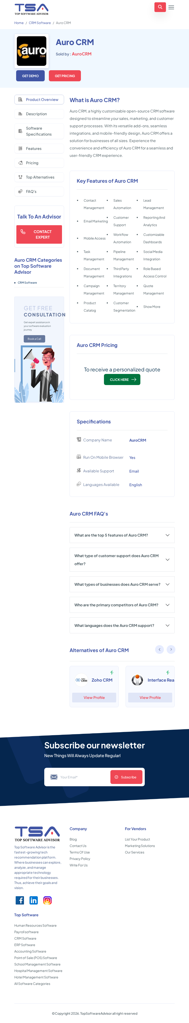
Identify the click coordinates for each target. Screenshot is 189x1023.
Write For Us (79, 865)
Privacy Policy (80, 858)
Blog (73, 839)
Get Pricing (65, 76)
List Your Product (137, 839)
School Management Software (37, 964)
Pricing (32, 162)
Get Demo (30, 76)
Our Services (134, 852)
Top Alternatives (40, 177)
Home (19, 23)
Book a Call (34, 338)
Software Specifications (39, 131)
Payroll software (26, 932)
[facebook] (19, 900)
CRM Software (40, 23)
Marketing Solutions (140, 846)
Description (36, 113)
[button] (171, 650)
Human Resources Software (35, 925)
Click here (119, 379)
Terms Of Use (80, 852)
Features (33, 148)
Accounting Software (30, 951)
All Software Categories (32, 983)
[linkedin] (33, 900)
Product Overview (42, 99)
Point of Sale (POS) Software (35, 958)
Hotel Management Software (36, 977)
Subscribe (128, 777)
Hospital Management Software (38, 970)
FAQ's (31, 191)
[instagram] (47, 900)
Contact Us (78, 846)
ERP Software (24, 945)
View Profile (94, 697)
